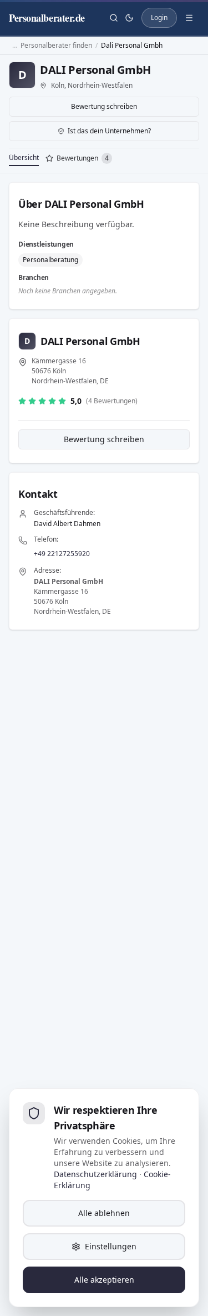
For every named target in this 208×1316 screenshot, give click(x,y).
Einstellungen (110, 1246)
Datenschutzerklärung (95, 1174)
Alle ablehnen (104, 1213)
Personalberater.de (47, 18)
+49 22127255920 (62, 553)
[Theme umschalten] (129, 18)
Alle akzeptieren (104, 1279)
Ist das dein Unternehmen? (109, 131)
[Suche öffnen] (114, 18)
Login (159, 17)
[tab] (78, 159)
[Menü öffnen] (189, 18)
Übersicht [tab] (24, 157)
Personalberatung (50, 259)
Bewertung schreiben (104, 106)
